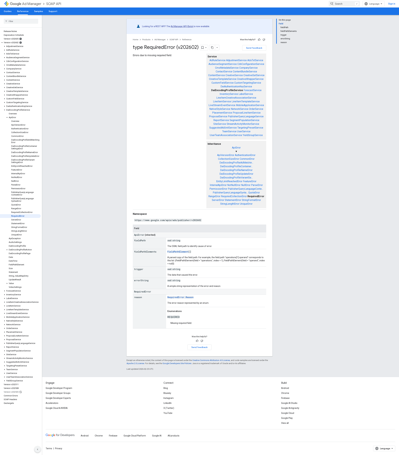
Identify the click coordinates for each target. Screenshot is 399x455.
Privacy (58, 448)
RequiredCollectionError (234, 196)
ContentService (216, 75)
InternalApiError (218, 185)
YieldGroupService (253, 135)
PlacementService (222, 112)
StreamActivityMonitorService (243, 123)
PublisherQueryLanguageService (246, 116)
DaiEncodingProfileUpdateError (236, 173)
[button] (20, 42)
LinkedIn (167, 403)
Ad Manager (31, 4)
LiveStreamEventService (222, 105)
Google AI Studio (289, 403)
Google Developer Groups (58, 393)
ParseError (257, 185)
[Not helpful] (264, 39)
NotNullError (233, 185)
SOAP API (53, 4)
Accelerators (52, 403)
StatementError (233, 200)
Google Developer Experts (58, 398)
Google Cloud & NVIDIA (57, 408)
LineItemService (222, 101)
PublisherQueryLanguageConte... (245, 188)
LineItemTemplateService (246, 101)
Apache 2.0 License (135, 363)
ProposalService (218, 116)
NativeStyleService (219, 108)
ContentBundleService (245, 71)
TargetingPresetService (250, 127)
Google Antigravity (290, 408)
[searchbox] (21, 21)
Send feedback (254, 47)
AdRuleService (217, 60)
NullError (245, 185)
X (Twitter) (168, 408)
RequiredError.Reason (180, 297)
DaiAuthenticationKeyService (236, 86)
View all (285, 423)
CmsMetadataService (227, 67)
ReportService (221, 120)
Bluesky (167, 393)
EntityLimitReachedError (229, 181)
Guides (8, 11)
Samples (38, 11)
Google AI (156, 435)
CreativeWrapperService (250, 79)
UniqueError (246, 203)
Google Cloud (287, 413)
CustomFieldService (223, 82)
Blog (165, 388)
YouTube (167, 413)
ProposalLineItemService (247, 112)
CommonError (247, 158)
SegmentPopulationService (244, 120)
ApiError (236, 147)
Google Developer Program (59, 388)
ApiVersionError (225, 155)
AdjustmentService (236, 60)
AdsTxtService (255, 60)
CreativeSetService (253, 75)
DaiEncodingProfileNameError (236, 170)
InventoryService (229, 93)
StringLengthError (229, 203)
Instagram (168, 398)
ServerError (218, 200)
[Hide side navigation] (37, 449)
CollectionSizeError (228, 158)
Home (135, 39)
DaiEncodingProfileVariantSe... (236, 177)
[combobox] (344, 4)
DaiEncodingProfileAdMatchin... (236, 162)
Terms (49, 448)
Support (53, 11)
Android (285, 388)
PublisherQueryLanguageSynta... (230, 192)
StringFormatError (251, 200)
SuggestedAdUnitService (223, 127)
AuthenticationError (245, 155)
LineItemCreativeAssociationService (236, 97)
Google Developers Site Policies (177, 363)
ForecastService (253, 90)
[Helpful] (259, 39)
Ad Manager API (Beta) (182, 26)
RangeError (214, 196)
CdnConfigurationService (250, 64)
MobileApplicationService (250, 105)
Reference (23, 11)
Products (146, 39)
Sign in (391, 3)
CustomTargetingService (247, 82)
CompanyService (248, 67)
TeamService (229, 131)
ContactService (224, 71)
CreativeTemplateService (222, 79)
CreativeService (234, 75)
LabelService (246, 93)
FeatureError (249, 181)
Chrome (285, 393)
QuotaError (254, 192)
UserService (243, 131)
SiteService (219, 123)
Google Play (287, 418)
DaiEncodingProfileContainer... (236, 166)
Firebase (285, 398)
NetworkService (239, 108)
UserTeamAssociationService (226, 135)
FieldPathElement (177, 251)
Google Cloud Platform (135, 435)
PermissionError (218, 188)
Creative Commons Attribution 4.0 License (211, 360)
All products (173, 435)
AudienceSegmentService (223, 64)
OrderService (256, 108)
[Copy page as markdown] (212, 47)
